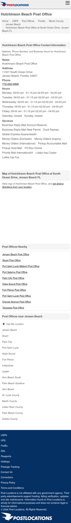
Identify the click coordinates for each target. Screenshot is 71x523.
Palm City (7, 341)
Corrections (7, 477)
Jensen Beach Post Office (15, 254)
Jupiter (5, 371)
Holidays (5, 461)
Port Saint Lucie (10, 347)
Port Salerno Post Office (14, 272)
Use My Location (15, 324)
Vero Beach (8, 389)
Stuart (5, 335)
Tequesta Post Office (13, 307)
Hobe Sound (8, 353)
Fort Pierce (8, 359)
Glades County (10, 418)
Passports (6, 456)
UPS (3, 440)
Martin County (9, 401)
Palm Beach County (12, 412)
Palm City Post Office (13, 278)
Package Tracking (10, 466)
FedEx (4, 445)
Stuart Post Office (11, 260)
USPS (4, 435)
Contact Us (6, 472)
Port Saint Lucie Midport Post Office (20, 266)
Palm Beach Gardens (13, 383)
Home (5, 21)
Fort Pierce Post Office (14, 289)
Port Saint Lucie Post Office (16, 295)
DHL (3, 451)
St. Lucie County (10, 395)
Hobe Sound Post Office (14, 284)
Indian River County (12, 407)
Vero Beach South (11, 377)
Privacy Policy (8, 482)
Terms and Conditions (12, 487)
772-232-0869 (10, 84)
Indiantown (8, 365)
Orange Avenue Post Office (16, 301)
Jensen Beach (9, 329)
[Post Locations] (14, 4)
